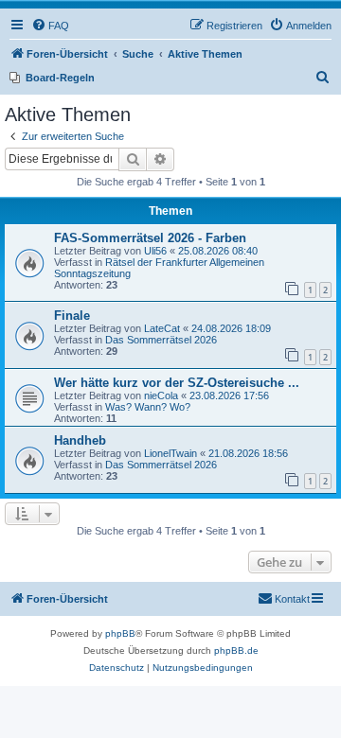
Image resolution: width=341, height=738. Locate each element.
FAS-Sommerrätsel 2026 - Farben (150, 238)
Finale (72, 315)
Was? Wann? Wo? (147, 407)
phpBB (120, 633)
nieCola (161, 395)
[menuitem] (50, 25)
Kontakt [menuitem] (292, 599)
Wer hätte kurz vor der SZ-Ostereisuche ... (176, 383)
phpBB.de (236, 650)
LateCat (162, 328)
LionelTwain (170, 453)
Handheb (80, 440)
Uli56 (155, 250)
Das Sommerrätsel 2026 (161, 339)
